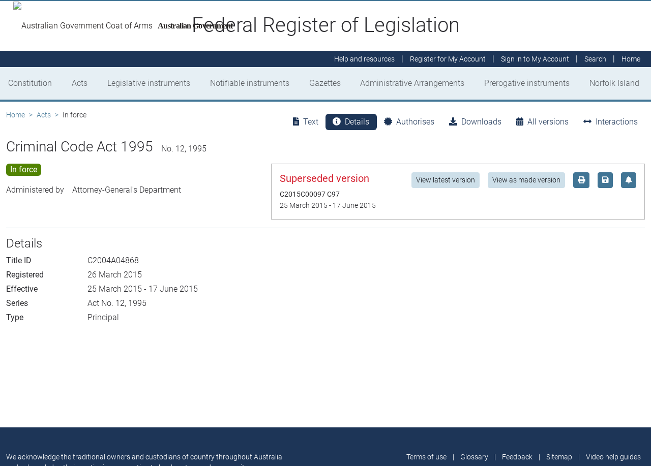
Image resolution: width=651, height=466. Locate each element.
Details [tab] (357, 122)
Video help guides (613, 457)
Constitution (30, 83)
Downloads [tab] (481, 122)
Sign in (535, 59)
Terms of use (426, 457)
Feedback (517, 457)
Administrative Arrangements (412, 83)
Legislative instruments (148, 83)
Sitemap (559, 457)
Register (448, 59)
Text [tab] (310, 122)
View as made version (526, 180)
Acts (79, 83)
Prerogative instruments (527, 83)
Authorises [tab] (415, 122)
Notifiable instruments (249, 83)
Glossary (474, 457)
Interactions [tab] (617, 122)
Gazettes (325, 83)
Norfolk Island (614, 83)
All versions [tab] (548, 122)
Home (15, 115)
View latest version (445, 180)
